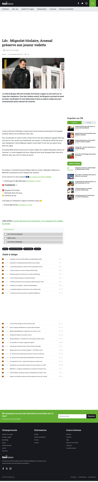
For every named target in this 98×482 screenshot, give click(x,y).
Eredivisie (5, 451)
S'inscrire (91, 416)
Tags (67, 440)
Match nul (11, 238)
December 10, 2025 (34, 181)
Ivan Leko (37, 249)
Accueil (36, 434)
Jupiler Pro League (27, 9)
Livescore (52, 9)
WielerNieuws (92, 477)
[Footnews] (25, 456)
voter (27, 54)
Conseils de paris (71, 448)
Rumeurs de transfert (66, 9)
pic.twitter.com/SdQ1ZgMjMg (40, 177)
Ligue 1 (4, 442)
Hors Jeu (15, 9)
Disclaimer (74, 477)
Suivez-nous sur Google (11, 50)
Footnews (5, 9)
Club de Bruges (28, 249)
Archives (68, 434)
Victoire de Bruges (14, 234)
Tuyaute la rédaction (40, 437)
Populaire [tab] (74, 122)
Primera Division (6, 445)
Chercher (68, 437)
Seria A (4, 448)
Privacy (36, 440)
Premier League (6, 437)
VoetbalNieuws (82, 477)
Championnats (41, 9)
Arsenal (5, 249)
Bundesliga (5, 440)
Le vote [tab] (89, 122)
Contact (36, 442)
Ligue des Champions (16, 249)
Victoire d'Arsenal (14, 242)
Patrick (4, 54)
